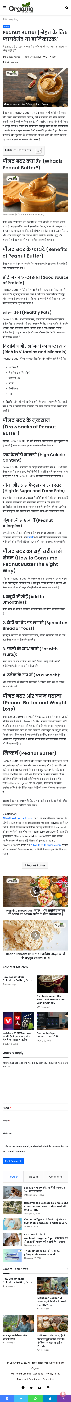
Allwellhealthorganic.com (18, 818)
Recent (33, 1176)
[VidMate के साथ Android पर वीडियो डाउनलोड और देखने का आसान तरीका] (18, 1021)
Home (8, 19)
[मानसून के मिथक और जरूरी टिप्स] (18, 1323)
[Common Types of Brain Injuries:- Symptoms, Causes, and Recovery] (12, 1224)
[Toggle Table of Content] (37, 151)
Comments (56, 1176)
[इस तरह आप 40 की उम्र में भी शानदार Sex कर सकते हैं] (12, 1192)
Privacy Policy (52, 1373)
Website (7, 1133)
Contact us (48, 1379)
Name (7, 1107)
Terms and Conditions (28, 1379)
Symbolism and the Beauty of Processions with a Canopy (51, 1000)
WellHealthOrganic (21, 1373)
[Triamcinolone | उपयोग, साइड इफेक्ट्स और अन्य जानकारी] (12, 1255)
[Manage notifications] (63, 1394)
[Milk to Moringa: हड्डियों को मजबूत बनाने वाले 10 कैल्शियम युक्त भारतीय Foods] (52, 1323)
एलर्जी (30, 537)
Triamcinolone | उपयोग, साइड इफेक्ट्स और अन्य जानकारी (42, 1252)
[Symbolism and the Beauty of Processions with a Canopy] (52, 984)
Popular (13, 1176)
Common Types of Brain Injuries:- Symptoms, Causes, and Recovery (45, 1221)
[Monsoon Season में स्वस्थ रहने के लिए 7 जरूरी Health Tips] (52, 1285)
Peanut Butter (36, 865)
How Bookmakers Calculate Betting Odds (18, 978)
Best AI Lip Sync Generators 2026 (48, 1035)
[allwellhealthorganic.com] (21, 7)
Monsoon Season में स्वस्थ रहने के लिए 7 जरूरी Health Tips (51, 1301)
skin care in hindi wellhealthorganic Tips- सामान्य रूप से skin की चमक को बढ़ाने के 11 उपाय (46, 1238)
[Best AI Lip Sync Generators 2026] (52, 1021)
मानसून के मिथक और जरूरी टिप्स (15, 1337)
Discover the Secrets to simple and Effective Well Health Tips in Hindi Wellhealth (46, 1206)
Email (7, 1120)
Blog (16, 19)
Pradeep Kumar (12, 57)
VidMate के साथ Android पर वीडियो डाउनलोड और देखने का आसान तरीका (17, 1036)
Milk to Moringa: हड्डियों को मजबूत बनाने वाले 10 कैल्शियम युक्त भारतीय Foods (51, 1341)
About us (38, 1373)
